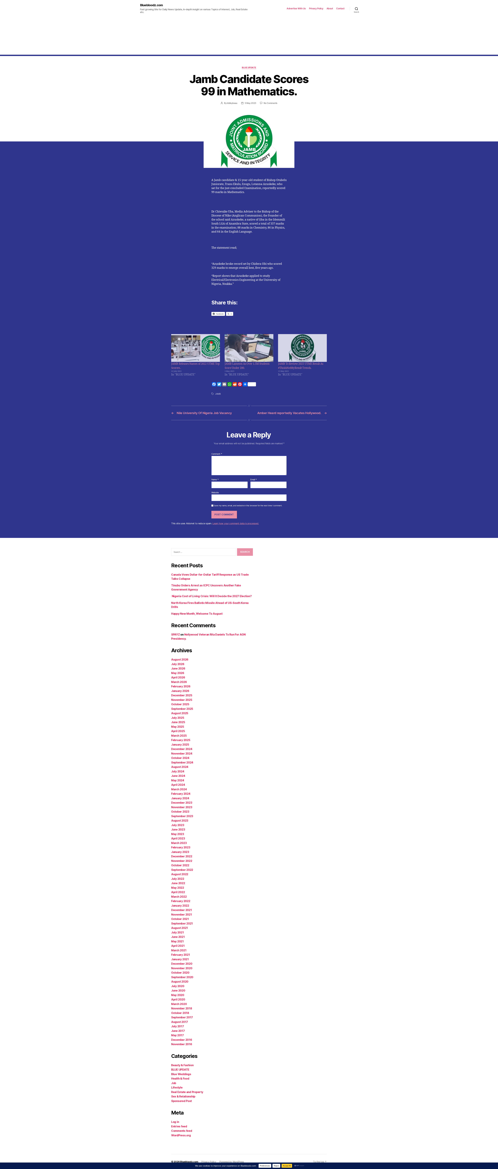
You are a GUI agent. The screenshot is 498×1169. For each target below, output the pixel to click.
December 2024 (181, 749)
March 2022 (179, 896)
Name (215, 480)
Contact (340, 8)
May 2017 (177, 1035)
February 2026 (180, 686)
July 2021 (177, 932)
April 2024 (178, 784)
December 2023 (181, 802)
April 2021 (178, 945)
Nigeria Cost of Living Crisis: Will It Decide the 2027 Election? (211, 596)
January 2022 (180, 905)
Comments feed (181, 1130)
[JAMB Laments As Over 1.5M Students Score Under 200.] (249, 348)
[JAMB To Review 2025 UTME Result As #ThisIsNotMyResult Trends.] (302, 348)
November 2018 (181, 1008)
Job (173, 1083)
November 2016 (181, 1044)
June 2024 (178, 775)
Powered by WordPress (231, 1161)
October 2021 (180, 919)
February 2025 (180, 740)
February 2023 (180, 847)
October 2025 (180, 704)
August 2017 (179, 1022)
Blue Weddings (181, 1074)
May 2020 (177, 995)
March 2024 (179, 789)
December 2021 (181, 910)
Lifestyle (177, 1087)
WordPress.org (181, 1135)
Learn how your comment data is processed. (235, 523)
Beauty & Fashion (182, 1065)
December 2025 (181, 695)
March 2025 (179, 735)
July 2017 (177, 1026)
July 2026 (177, 664)
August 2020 (179, 981)
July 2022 (177, 878)
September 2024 (182, 762)
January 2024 (180, 798)
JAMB (218, 394)
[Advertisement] (249, 36)
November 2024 (181, 753)
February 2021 (180, 954)
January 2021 (180, 959)
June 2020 (178, 990)
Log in (175, 1121)
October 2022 (180, 865)
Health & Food (180, 1078)
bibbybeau (232, 103)
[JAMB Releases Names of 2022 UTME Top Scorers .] (195, 348)
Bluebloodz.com (151, 5)
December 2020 (181, 963)
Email (253, 480)
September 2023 (182, 816)
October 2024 (180, 758)
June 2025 (178, 722)
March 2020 (179, 1004)
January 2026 (180, 691)
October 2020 (180, 972)
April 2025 (178, 731)
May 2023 (177, 834)
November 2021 (181, 914)
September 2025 (182, 708)
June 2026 (178, 668)
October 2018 (180, 1013)
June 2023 (178, 829)
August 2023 (179, 820)
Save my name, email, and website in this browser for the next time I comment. (248, 505)
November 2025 (181, 700)
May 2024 (177, 780)
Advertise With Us (296, 8)
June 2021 (178, 936)
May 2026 (177, 673)
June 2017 (178, 1030)
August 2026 (179, 659)
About (330, 8)
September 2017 (182, 1017)
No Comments (270, 103)
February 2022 (180, 901)
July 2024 (177, 771)
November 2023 (181, 807)
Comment (216, 454)
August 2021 (179, 928)
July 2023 (177, 825)
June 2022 (178, 883)
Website (215, 492)
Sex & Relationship (183, 1096)
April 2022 (178, 892)
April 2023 (178, 838)
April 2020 (178, 999)
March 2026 (179, 682)
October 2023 (180, 811)
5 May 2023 (250, 103)
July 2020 (177, 986)
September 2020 (182, 977)
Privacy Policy (316, 8)
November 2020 (181, 968)
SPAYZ (175, 634)
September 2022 (182, 869)
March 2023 (179, 843)
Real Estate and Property (187, 1092)
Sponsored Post (181, 1101)
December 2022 (181, 856)
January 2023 (180, 852)
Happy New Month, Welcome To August (197, 613)
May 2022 (177, 887)
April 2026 (178, 677)
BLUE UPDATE (249, 67)
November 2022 (181, 861)
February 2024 (180, 793)
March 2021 (178, 950)
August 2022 (179, 874)
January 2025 (180, 744)
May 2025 (177, 726)
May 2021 (177, 941)
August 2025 (179, 713)
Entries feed (179, 1126)
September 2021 (182, 923)
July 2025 (177, 717)
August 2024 (179, 767)
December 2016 (181, 1039)
